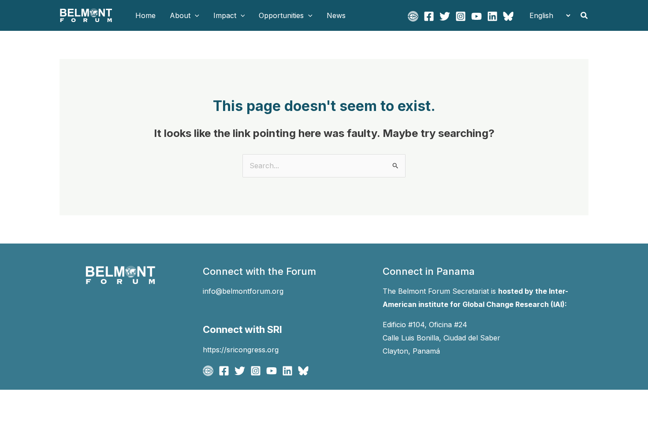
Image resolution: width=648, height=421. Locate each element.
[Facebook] (429, 16)
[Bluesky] (508, 16)
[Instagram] (460, 16)
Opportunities (281, 15)
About (180, 15)
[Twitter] (444, 16)
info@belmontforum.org (243, 291)
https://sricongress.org (241, 349)
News (336, 15)
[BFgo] (413, 16)
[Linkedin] (492, 16)
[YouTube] (476, 16)
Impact (224, 15)
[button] (194, 15)
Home (145, 15)
